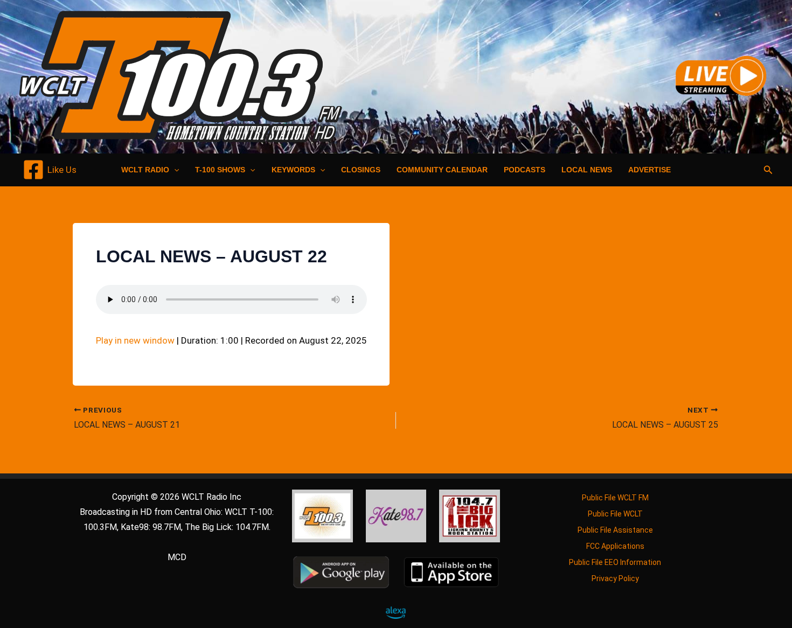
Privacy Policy (615, 578)
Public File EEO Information (615, 562)
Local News (586, 169)
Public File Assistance (615, 530)
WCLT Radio (145, 169)
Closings (360, 169)
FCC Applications (615, 546)
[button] (174, 169)
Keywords (293, 169)
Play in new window (135, 340)
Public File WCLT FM (615, 497)
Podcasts (524, 169)
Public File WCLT (615, 514)
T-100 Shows (220, 169)
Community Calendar (442, 169)
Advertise (649, 169)
